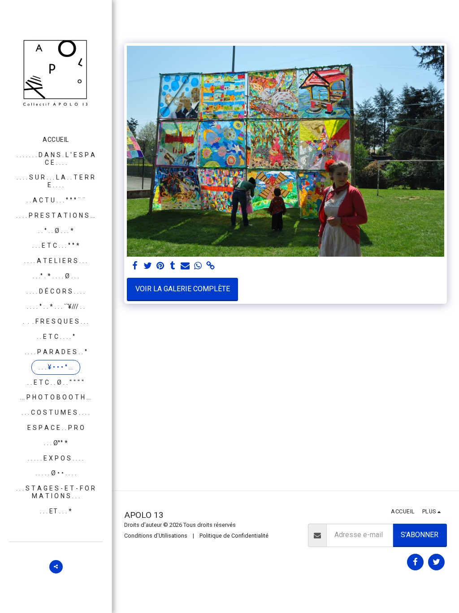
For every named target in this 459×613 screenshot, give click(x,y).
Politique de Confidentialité (233, 535)
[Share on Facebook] (134, 266)
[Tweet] (147, 266)
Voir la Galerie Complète (182, 289)
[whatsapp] (197, 266)
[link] (210, 266)
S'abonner (419, 534)
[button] (56, 567)
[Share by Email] (185, 266)
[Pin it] (160, 266)
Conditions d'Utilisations (155, 535)
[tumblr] (172, 266)
